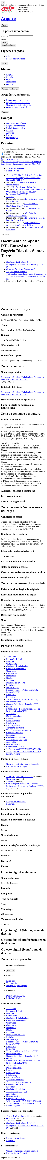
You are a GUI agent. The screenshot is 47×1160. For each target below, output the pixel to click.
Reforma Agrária (13, 754)
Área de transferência (10, 89)
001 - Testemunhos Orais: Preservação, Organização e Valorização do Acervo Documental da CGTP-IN (26, 191)
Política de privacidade (15, 59)
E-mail (4, 37)
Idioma (4, 63)
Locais (9, 135)
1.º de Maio (11, 657)
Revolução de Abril (14, 659)
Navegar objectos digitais (16, 985)
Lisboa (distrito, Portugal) (16, 766)
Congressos (11, 671)
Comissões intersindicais (16, 668)
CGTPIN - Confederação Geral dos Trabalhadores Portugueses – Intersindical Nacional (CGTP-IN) (24, 177)
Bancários (10, 661)
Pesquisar (23, 155)
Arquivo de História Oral (16, 271)
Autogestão (11, 742)
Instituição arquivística (15, 128)
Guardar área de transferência (18, 107)
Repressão (10, 735)
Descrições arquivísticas (16, 123)
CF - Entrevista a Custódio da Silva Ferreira (22, 205)
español (9, 79)
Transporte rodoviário (15, 728)
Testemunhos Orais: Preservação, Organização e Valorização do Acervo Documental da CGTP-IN (26, 276)
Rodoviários (11, 694)
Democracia (11, 676)
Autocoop (10, 781)
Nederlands (11, 82)
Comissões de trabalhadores (17, 666)
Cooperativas (11, 673)
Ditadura (9, 678)
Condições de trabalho (15, 737)
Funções (9, 130)
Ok (3, 2)
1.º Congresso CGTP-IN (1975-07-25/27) (23, 749)
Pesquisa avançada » (9, 159)
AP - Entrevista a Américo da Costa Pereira (22, 214)
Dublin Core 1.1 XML (15, 996)
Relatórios (10, 981)
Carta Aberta (11, 664)
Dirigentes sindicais (14, 716)
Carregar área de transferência (18, 105)
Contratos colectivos (14, 732)
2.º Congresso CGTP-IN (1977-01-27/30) (23, 751)
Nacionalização (12, 687)
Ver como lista (12, 983)
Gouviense (10, 779)
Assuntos (10, 133)
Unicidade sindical (14, 702)
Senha (4, 39)
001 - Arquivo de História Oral (23, 187)
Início (8, 56)
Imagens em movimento (16, 801)
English (9, 75)
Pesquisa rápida (12, 171)
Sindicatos (10, 697)
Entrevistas (10, 718)
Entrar (4, 25)
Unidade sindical (13, 744)
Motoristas (10, 685)
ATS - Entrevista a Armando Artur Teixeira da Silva (23, 223)
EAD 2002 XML (13, 998)
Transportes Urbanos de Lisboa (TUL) (22, 699)
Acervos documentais (15, 168)
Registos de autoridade (15, 126)
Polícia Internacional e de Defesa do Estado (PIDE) (23, 710)
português (10, 84)
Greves (9, 706)
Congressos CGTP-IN (15, 747)
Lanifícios (10, 680)
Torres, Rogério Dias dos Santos (19, 776)
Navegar (5, 112)
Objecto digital (12, 137)
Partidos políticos (13, 690)
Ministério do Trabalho (15, 683)
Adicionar (10, 970)
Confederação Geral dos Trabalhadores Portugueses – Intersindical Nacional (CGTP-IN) (25, 264)
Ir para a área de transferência (18, 102)
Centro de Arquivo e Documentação (21, 269)
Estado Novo (11, 709)
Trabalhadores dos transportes (18, 730)
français (9, 77)
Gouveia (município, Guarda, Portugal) (22, 764)
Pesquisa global (10, 152)
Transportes (11, 713)
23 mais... (10, 196)
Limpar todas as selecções (17, 100)
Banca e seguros (13, 721)
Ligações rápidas (8, 45)
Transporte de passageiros (16, 740)
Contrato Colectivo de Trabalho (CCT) (22, 704)
